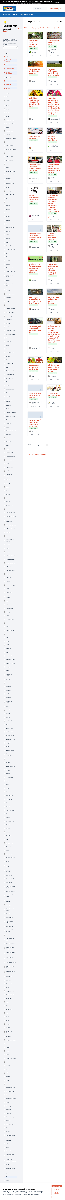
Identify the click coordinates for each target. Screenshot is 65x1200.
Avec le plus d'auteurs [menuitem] (59, 27)
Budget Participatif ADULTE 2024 (12, 14)
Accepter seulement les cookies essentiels (56, 1191)
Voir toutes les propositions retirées (37, 454)
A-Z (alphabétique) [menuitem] (32, 28)
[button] (6, 53)
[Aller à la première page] (13, 8)
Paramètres (56, 1197)
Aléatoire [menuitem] (19, 29)
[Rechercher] (45, 8)
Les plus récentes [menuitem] (25, 28)
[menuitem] (10, 47)
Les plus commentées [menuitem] (48, 28)
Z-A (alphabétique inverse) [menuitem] (40, 27)
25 (41, 445)
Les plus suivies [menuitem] (54, 27)
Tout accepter (56, 1186)
